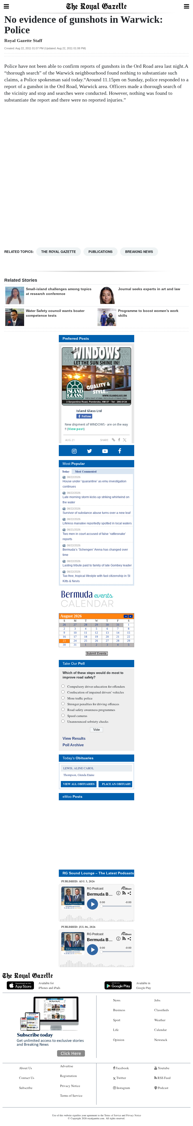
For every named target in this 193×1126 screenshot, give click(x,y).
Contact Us (26, 1077)
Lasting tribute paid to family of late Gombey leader (97, 565)
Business (119, 1010)
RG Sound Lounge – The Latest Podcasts (98, 873)
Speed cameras (77, 715)
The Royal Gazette (58, 251)
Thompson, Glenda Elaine (78, 775)
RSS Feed (164, 1077)
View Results (74, 738)
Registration (68, 1075)
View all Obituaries (78, 784)
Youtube (163, 1068)
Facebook (122, 1068)
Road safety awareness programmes (91, 709)
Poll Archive (73, 745)
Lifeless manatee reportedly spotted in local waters (97, 523)
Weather (159, 1020)
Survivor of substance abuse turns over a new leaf (96, 513)
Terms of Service (71, 1095)
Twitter (121, 1077)
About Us (25, 1068)
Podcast (162, 1087)
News (116, 1000)
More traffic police (79, 698)
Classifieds (161, 1010)
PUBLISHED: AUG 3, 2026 (78, 881)
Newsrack (160, 1039)
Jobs (157, 1000)
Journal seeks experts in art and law (149, 289)
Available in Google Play (143, 985)
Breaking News (139, 251)
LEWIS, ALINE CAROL (78, 768)
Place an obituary (116, 784)
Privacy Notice (70, 1085)
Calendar (160, 1029)
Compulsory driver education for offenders (96, 686)
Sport (116, 1020)
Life (116, 1029)
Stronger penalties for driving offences (93, 704)
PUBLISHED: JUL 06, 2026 (78, 927)
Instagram (123, 1087)
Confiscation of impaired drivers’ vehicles (95, 692)
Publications (100, 251)
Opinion (118, 1039)
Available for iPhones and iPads (49, 985)
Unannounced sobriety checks (87, 721)
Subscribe (25, 1087)
